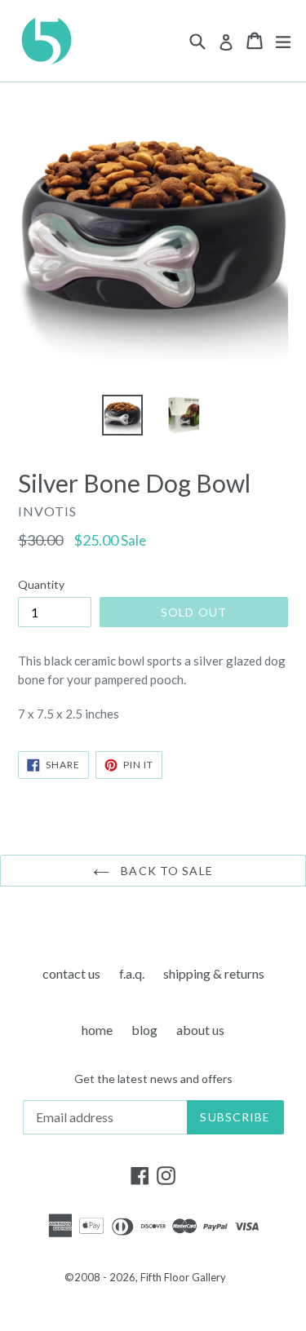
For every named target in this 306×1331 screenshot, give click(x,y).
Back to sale (165, 871)
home (97, 1029)
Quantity (41, 584)
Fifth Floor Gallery (183, 1277)
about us (200, 1029)
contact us (71, 973)
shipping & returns (213, 973)
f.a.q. (131, 973)
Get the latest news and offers (153, 1079)
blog (144, 1029)
